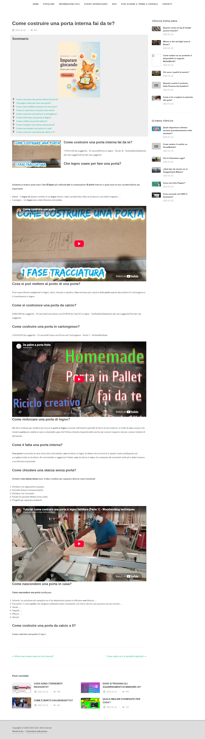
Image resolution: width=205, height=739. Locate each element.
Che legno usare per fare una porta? (33, 103)
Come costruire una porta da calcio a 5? (35, 132)
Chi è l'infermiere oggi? (174, 193)
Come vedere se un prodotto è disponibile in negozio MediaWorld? (177, 58)
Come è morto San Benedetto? (53, 735)
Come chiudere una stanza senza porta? (35, 125)
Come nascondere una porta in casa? (34, 128)
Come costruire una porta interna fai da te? (37, 99)
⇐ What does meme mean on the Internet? (33, 691)
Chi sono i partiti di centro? (176, 72)
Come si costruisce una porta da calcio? (35, 110)
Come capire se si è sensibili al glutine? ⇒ (126, 691)
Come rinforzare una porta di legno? (33, 117)
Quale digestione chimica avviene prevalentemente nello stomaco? (177, 165)
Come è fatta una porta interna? (31, 121)
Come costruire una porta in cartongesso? (36, 114)
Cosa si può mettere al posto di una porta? (36, 107)
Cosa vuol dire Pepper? (174, 218)
